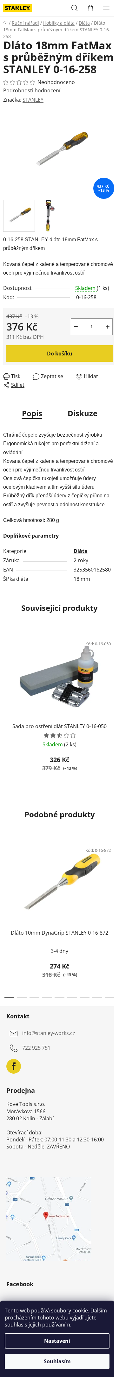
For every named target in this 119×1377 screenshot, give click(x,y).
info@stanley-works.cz (48, 1033)
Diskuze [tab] (82, 413)
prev (7, 876)
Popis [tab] (32, 413)
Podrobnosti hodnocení (31, 90)
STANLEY (33, 99)
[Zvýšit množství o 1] (107, 327)
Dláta (81, 551)
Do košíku (59, 353)
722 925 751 (36, 1048)
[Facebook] (13, 1066)
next (112, 876)
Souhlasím (57, 1361)
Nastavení (57, 1340)
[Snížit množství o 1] (76, 327)
